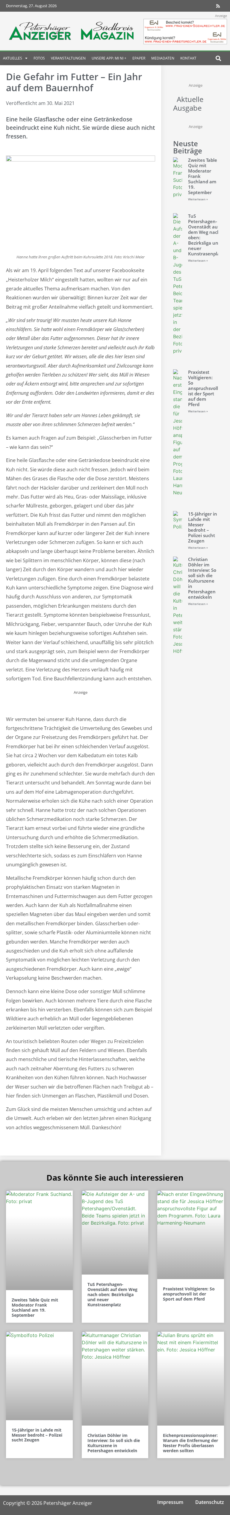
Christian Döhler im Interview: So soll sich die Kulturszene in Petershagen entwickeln (202, 578)
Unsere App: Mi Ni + (109, 58)
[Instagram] (194, 6)
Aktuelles (12, 58)
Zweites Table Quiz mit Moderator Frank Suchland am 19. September (35, 1307)
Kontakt (188, 58)
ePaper (138, 58)
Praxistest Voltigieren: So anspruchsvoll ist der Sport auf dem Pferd (203, 388)
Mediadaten (162, 58)
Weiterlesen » (198, 199)
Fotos (39, 58)
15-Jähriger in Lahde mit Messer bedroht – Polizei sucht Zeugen (202, 527)
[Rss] (218, 6)
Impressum (170, 1502)
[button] (218, 58)
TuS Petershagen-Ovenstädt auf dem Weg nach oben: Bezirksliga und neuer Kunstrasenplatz (206, 235)
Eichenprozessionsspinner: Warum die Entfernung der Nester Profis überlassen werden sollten (190, 1442)
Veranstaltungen (68, 58)
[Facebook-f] (183, 6)
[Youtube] (206, 6)
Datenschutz (209, 1502)
